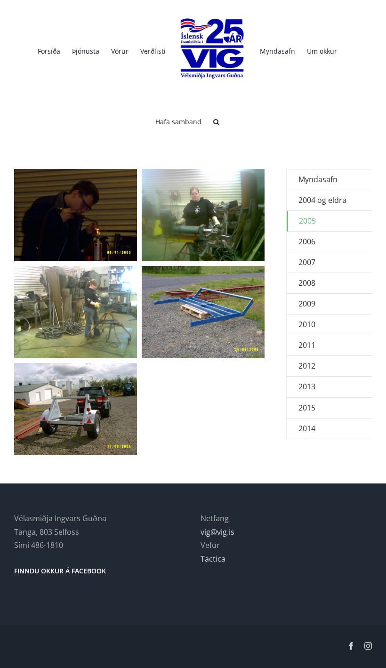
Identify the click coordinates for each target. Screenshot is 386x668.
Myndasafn (318, 179)
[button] (216, 121)
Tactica (213, 559)
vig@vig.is (217, 532)
